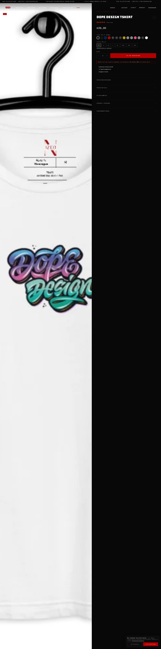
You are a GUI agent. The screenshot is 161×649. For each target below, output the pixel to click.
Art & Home (42, 7)
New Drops (19, 7)
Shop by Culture (67, 7)
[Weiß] (146, 37)
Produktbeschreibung (104, 80)
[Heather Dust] (139, 37)
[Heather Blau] (131, 37)
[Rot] (109, 37)
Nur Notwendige (135, 644)
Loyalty (133, 7)
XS (99, 45)
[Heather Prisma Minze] (127, 37)
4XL (135, 45)
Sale (78, 7)
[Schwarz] (98, 37)
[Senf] (124, 37)
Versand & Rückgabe (103, 103)
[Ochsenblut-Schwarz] (101, 37)
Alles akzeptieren (151, 644)
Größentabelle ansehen (104, 48)
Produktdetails (102, 87)
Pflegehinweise (102, 95)
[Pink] (135, 37)
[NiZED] (8, 8)
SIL (142, 37)
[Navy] (105, 37)
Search (112, 7)
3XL (129, 45)
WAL (112, 37)
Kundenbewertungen (103, 111)
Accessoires (54, 7)
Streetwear (31, 7)
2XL (123, 45)
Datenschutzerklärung (138, 640)
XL (117, 45)
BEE (116, 37)
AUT (120, 37)
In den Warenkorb (133, 55)
